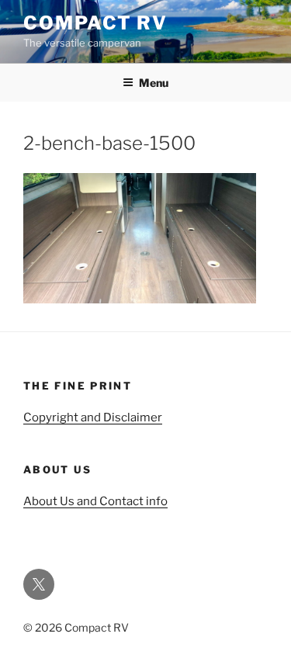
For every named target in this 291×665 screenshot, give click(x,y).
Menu (153, 82)
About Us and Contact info (95, 501)
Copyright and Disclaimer (92, 417)
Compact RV (95, 23)
